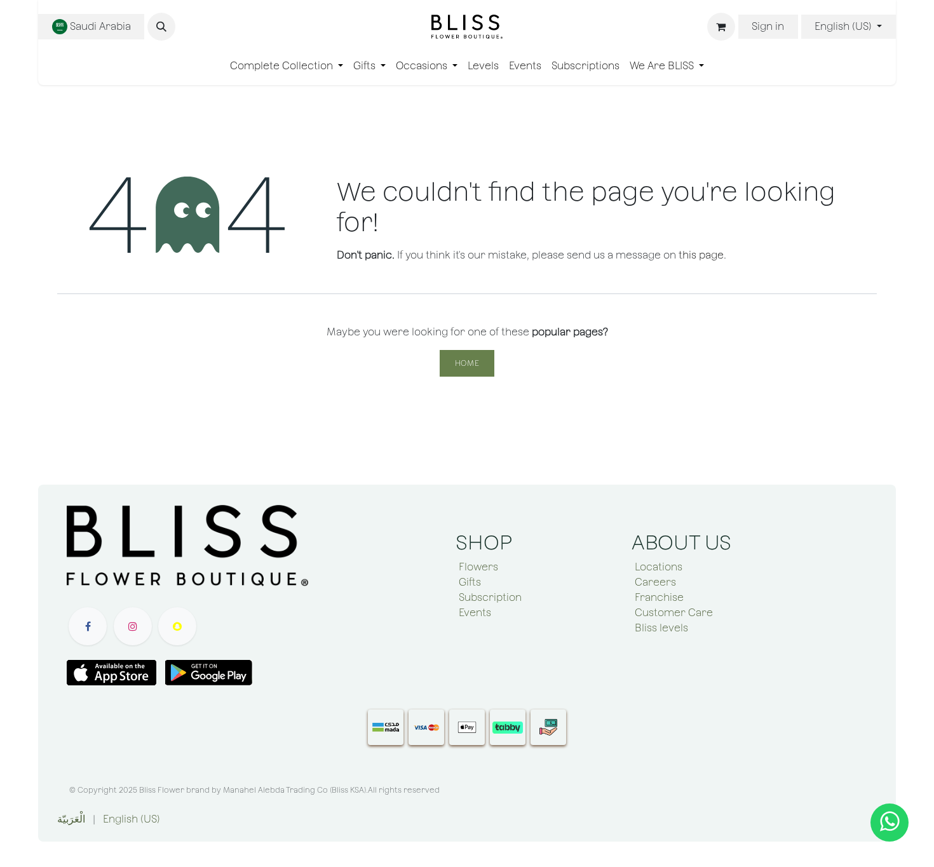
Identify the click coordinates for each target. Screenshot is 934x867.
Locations (658, 567)
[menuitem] (286, 66)
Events (475, 613)
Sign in (768, 26)
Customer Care (674, 613)
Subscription (490, 597)
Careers (655, 582)
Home (467, 363)
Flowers (478, 567)
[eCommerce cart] (721, 27)
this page (701, 255)
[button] (161, 27)
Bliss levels (661, 628)
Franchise (659, 597)
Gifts (470, 582)
